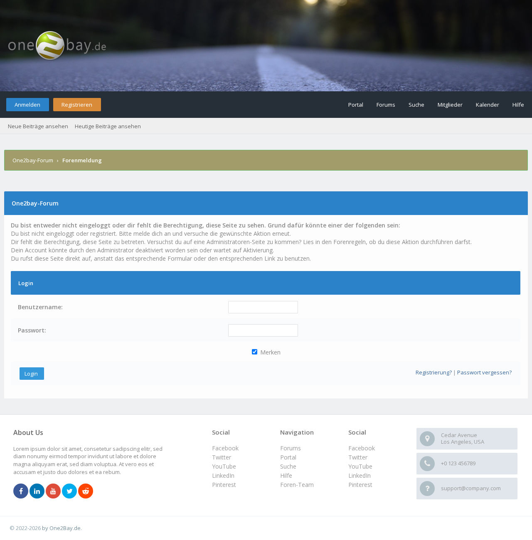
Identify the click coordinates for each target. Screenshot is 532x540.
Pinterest (360, 485)
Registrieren (77, 104)
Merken (270, 352)
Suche (416, 104)
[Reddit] (85, 491)
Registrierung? (434, 372)
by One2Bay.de (61, 528)
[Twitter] (69, 491)
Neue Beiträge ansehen (38, 126)
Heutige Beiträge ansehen (108, 126)
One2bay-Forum (32, 160)
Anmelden (27, 104)
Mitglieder (450, 104)
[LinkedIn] (37, 491)
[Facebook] (20, 491)
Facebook (361, 448)
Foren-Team (297, 485)
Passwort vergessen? (484, 372)
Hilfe (518, 104)
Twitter (357, 457)
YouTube (360, 466)
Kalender (487, 104)
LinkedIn (359, 475)
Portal (355, 104)
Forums (386, 104)
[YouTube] (53, 491)
